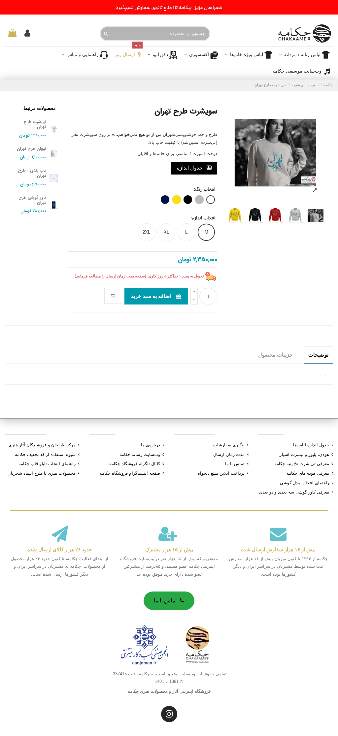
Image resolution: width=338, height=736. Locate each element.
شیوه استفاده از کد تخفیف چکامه (45, 454)
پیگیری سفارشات (229, 444)
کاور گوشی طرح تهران (32, 200)
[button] (201, 55)
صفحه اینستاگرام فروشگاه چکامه (130, 473)
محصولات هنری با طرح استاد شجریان (42, 473)
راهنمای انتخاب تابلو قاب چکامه (47, 463)
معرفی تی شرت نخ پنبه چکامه (301, 463)
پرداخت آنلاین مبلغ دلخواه (221, 473)
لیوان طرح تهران (31, 148)
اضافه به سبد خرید (151, 296)
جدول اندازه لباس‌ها (311, 444)
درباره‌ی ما (150, 444)
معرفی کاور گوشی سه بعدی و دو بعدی (294, 492)
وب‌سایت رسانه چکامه (139, 454)
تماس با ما (235, 463)
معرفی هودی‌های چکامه (308, 473)
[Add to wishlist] (113, 296)
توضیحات (318, 355)
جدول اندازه (190, 168)
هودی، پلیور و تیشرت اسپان (304, 454)
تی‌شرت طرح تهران (35, 124)
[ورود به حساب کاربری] (27, 33)
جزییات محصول (275, 355)
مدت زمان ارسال (229, 454)
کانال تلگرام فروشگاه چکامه (134, 463)
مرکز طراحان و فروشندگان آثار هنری (42, 444)
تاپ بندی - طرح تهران (32, 173)
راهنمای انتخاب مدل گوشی (304, 482)
